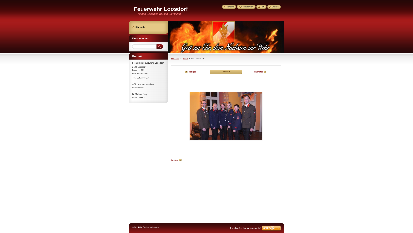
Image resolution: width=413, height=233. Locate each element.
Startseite (175, 59)
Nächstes (258, 72)
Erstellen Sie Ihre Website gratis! (245, 228)
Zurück (174, 160)
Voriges (192, 72)
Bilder (185, 59)
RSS (262, 7)
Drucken (275, 7)
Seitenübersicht (247, 7)
